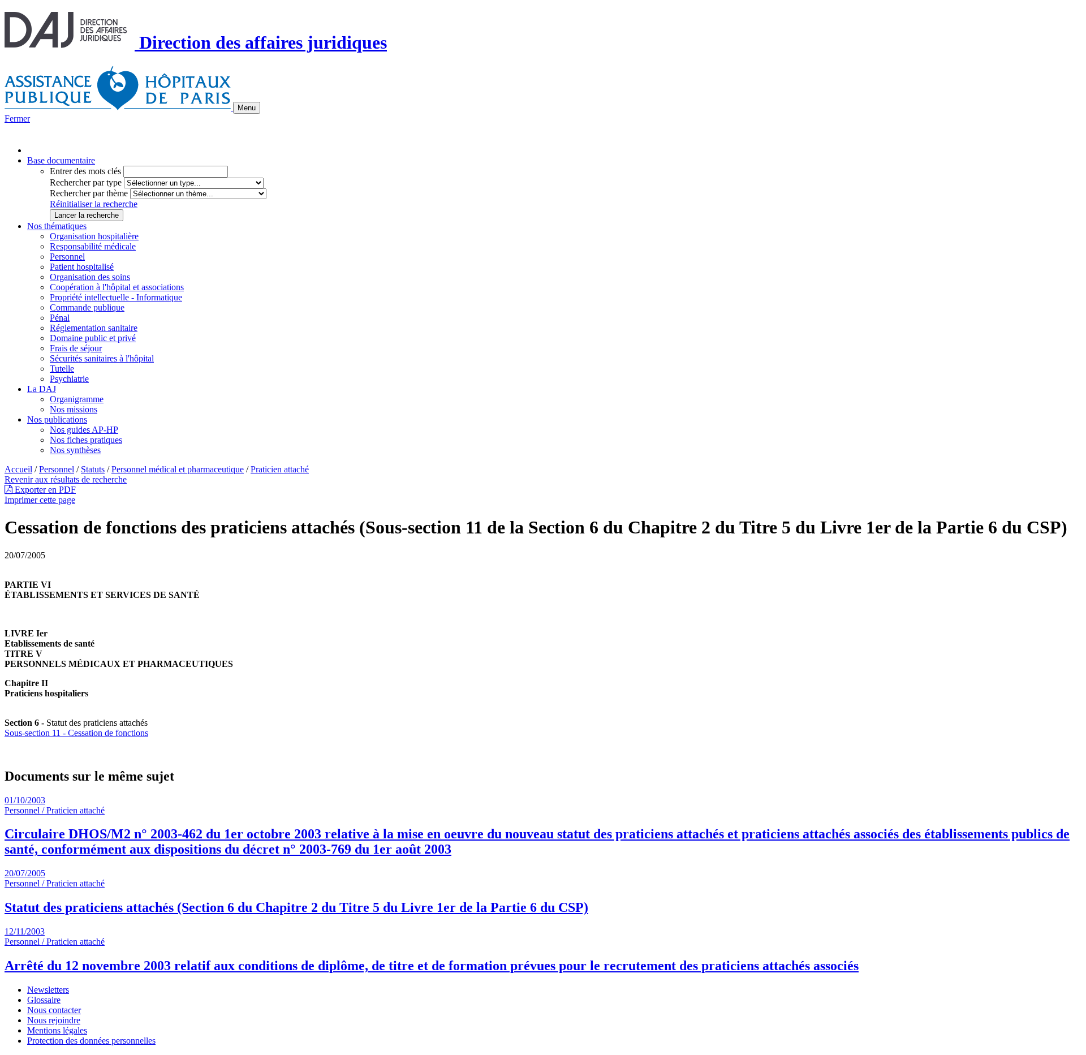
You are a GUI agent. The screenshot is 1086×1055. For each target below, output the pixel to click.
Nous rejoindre (53, 1020)
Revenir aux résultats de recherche (66, 479)
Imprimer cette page (40, 500)
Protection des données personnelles (91, 1040)
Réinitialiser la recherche (93, 204)
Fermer (17, 118)
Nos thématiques (57, 226)
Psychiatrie (69, 379)
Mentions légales (57, 1030)
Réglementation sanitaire (93, 328)
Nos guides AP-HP (84, 429)
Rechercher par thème (89, 193)
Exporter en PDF (44, 489)
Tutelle (62, 368)
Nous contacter (54, 1010)
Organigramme (77, 399)
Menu (247, 108)
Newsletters (48, 989)
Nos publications (57, 419)
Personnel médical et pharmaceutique (177, 469)
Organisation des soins (90, 277)
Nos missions (73, 409)
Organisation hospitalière (94, 236)
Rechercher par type (86, 182)
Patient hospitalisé (82, 267)
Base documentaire (61, 160)
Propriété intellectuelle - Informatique (116, 297)
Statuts (93, 469)
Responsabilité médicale (93, 246)
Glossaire (44, 1000)
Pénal (60, 317)
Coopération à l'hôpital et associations (117, 287)
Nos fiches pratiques (86, 440)
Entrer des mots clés (85, 171)
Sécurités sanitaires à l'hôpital (102, 358)
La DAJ (41, 389)
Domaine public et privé (93, 338)
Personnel (67, 256)
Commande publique (87, 307)
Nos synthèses (75, 450)
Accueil (18, 469)
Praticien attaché (280, 469)
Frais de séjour (76, 348)
